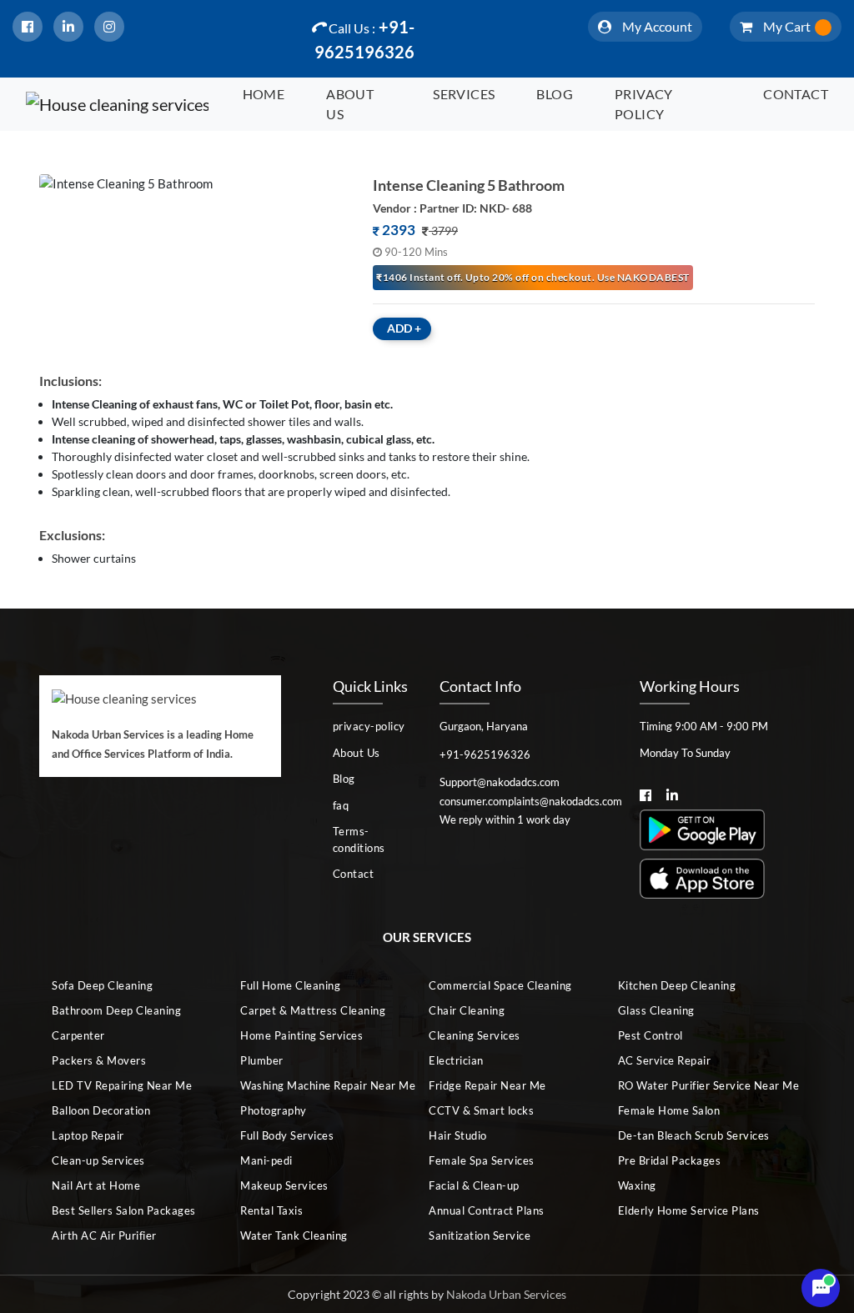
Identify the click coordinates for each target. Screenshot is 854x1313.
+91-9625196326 (364, 39)
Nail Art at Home (96, 1185)
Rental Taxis (271, 1210)
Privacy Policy (644, 104)
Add (404, 328)
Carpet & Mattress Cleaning (312, 1010)
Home (264, 94)
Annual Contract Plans (487, 1210)
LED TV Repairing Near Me (122, 1085)
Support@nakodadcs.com (500, 782)
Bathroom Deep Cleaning (116, 1010)
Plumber (262, 1060)
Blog (554, 94)
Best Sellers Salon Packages (124, 1210)
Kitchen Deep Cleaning (677, 985)
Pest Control (650, 1035)
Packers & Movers (99, 1060)
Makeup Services (284, 1185)
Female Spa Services (482, 1160)
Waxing (637, 1185)
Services (464, 94)
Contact (795, 94)
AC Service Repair (664, 1060)
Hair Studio (458, 1135)
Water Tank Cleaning (294, 1235)
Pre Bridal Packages (669, 1160)
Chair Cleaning (467, 1010)
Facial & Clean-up (474, 1185)
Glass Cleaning (656, 1010)
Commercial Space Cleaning (500, 985)
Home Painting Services (301, 1035)
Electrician (456, 1060)
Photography (273, 1110)
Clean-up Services (98, 1160)
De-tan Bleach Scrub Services (694, 1135)
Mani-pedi (266, 1160)
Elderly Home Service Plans (689, 1210)
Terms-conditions (359, 839)
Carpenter (78, 1035)
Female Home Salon (669, 1110)
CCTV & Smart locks (481, 1110)
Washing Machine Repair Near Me (320, 1085)
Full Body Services (287, 1135)
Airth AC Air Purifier (104, 1235)
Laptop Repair (88, 1135)
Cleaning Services (474, 1035)
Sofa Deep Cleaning (102, 985)
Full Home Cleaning (290, 985)
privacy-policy (369, 726)
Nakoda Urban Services (506, 1294)
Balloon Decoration (101, 1110)
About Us (350, 104)
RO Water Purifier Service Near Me (698, 1085)
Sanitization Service (479, 1235)
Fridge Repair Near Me (487, 1085)
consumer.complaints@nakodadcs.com (527, 801)
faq (341, 805)
